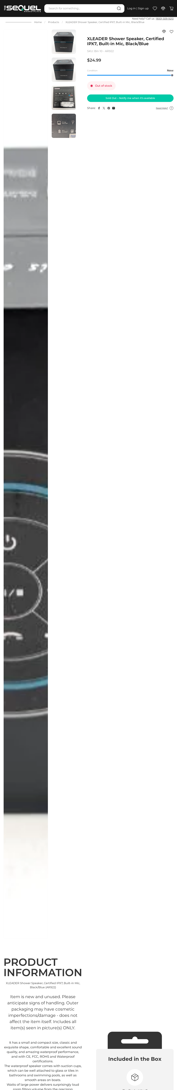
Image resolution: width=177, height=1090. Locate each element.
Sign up (143, 8)
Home (38, 22)
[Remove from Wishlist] (171, 31)
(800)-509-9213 (165, 18)
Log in (131, 8)
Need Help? (162, 108)
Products (53, 22)
